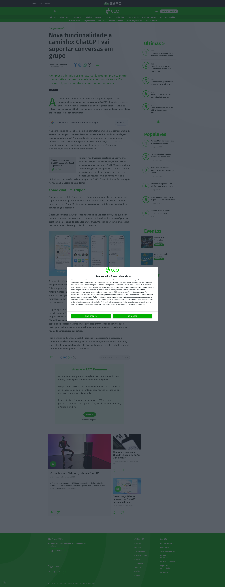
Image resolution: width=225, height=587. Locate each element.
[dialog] (112, 294)
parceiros (91, 280)
